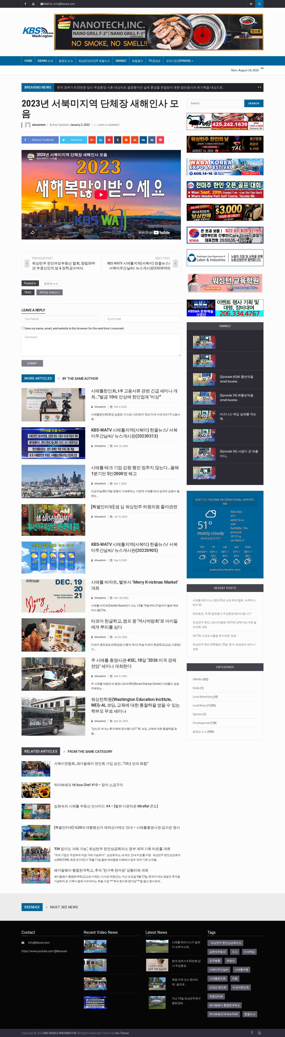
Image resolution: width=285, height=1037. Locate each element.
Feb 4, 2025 (120, 406)
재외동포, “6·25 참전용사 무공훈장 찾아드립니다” (222, 613)
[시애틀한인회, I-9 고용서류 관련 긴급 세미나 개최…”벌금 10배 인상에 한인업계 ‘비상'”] (53, 404)
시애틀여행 (241, 969)
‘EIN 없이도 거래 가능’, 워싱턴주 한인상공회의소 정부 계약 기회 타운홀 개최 (112, 849)
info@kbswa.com (39, 942)
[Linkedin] (100, 140)
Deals (196, 688)
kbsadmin (39, 124)
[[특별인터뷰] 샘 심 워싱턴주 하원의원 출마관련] (53, 520)
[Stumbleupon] (134, 140)
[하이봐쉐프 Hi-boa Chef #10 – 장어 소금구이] (36, 790)
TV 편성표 (155, 60)
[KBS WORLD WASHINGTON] (38, 32)
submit (32, 363)
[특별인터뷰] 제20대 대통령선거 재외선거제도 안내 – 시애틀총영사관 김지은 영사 (117, 827)
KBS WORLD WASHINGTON (60, 1033)
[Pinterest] (109, 140)
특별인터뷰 (216, 996)
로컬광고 (137, 60)
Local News (199, 705)
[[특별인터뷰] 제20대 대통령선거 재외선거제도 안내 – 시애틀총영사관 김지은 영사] (36, 833)
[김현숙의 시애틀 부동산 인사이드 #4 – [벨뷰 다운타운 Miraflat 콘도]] (36, 811)
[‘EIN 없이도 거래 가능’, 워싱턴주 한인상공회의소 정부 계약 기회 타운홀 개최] (36, 854)
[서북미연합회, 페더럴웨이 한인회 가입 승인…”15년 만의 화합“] (36, 769)
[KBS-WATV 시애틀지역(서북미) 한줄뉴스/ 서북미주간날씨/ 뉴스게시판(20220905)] (53, 557)
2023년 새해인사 (49, 292)
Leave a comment (109, 124)
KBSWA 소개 (45, 60)
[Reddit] (126, 140)
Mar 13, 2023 (121, 445)
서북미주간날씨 (218, 969)
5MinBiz (121, 60)
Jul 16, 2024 (120, 516)
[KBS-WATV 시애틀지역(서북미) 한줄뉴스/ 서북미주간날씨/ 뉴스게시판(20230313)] (53, 443)
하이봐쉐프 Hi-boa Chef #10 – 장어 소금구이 (88, 785)
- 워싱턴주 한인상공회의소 (225, 942)
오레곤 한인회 (217, 987)
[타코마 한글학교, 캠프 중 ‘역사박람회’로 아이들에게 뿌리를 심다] (53, 635)
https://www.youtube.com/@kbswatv (44, 951)
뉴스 (235, 951)
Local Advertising (203, 696)
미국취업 (249, 951)
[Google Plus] (92, 140)
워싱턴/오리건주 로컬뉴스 (94, 60)
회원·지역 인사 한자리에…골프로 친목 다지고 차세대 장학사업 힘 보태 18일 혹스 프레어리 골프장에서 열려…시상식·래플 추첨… (143, 91)
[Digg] (143, 140)
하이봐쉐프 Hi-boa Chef (223, 1014)
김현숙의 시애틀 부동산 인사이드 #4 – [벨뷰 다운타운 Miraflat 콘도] (106, 806)
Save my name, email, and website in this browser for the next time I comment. (74, 328)
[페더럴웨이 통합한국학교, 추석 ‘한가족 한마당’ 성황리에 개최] (36, 876)
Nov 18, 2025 (121, 597)
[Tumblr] (117, 140)
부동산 (231, 960)
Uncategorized (202, 722)
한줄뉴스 (249, 1014)
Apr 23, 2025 (121, 721)
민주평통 (214, 960)
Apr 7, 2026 (120, 483)
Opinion (197, 714)
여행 (235, 978)
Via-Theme (122, 1033)
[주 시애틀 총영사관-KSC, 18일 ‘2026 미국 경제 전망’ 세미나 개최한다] (53, 674)
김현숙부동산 (217, 951)
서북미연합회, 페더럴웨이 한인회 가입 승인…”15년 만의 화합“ (101, 764)
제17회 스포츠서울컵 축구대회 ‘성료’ (215, 635)
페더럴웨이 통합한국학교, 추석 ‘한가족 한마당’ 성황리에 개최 (101, 870)
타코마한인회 (241, 987)
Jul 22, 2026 (120, 637)
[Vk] (151, 140)
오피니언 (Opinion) (178, 60)
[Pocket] (160, 140)
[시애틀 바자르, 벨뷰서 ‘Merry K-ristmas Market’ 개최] (53, 596)
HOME (28, 60)
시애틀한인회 (217, 978)
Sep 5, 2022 (120, 560)
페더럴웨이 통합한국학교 (224, 1005)
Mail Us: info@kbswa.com (59, 3)
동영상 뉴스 (66, 60)
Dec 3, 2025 (120, 676)
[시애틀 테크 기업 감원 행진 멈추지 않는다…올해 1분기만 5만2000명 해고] (53, 481)
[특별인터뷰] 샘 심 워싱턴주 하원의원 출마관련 (134, 506)
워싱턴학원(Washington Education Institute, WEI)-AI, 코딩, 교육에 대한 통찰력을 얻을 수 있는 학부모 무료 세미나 (135, 705)
